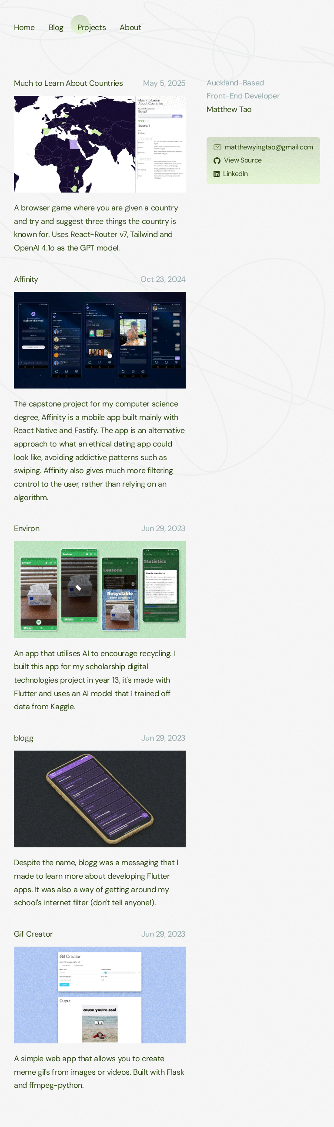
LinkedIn (235, 173)
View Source (243, 160)
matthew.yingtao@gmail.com (269, 147)
